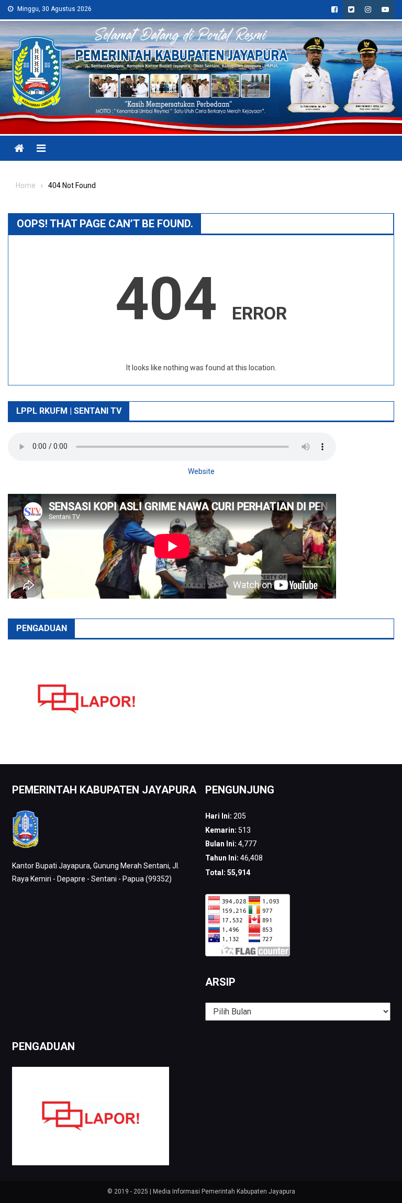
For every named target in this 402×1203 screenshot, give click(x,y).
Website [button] (201, 471)
